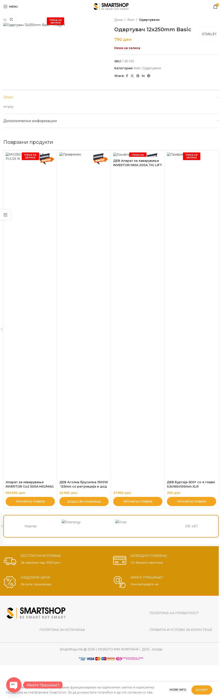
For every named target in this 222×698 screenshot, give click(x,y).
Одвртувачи (149, 20)
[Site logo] (111, 6)
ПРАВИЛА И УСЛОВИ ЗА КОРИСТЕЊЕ (180, 630)
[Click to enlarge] (11, 19)
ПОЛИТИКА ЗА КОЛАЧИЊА (62, 630)
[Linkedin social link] (143, 76)
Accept (202, 689)
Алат (130, 20)
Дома (118, 20)
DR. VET (191, 526)
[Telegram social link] (149, 76)
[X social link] (132, 76)
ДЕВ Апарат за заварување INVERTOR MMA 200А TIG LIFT (137, 163)
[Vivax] (138, 526)
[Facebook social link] (126, 76)
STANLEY (209, 34)
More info (178, 689)
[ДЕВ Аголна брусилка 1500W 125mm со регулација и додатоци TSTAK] (84, 315)
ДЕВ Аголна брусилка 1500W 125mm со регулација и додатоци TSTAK (83, 486)
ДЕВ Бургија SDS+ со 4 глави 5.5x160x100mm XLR (191, 484)
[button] (84, 501)
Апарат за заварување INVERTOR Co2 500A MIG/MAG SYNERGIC (30, 486)
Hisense (30, 526)
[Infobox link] (56, 560)
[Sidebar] (5, 214)
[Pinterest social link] (138, 76)
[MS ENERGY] (84, 526)
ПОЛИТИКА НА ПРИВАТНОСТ (174, 613)
